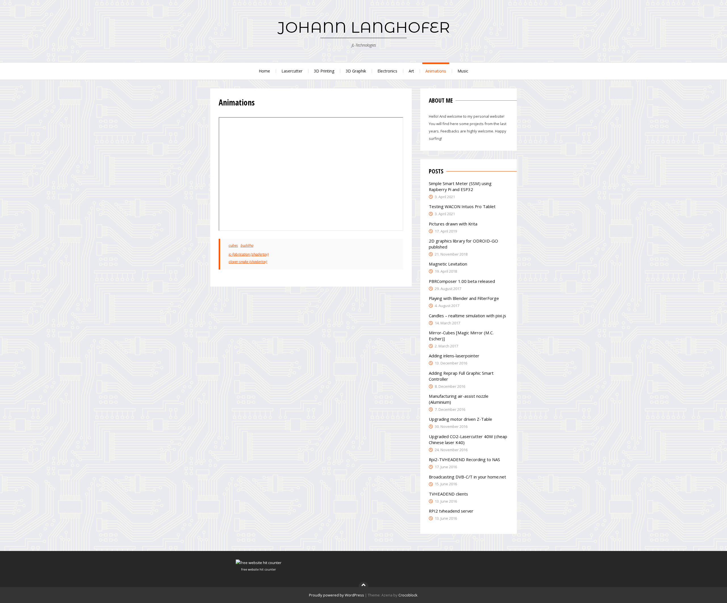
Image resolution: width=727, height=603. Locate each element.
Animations (435, 71)
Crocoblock (407, 595)
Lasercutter (291, 71)
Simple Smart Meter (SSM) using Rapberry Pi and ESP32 (460, 186)
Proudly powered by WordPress (336, 595)
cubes (233, 245)
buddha (247, 245)
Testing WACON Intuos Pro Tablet (462, 206)
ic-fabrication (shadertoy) (249, 254)
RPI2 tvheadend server (451, 511)
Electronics (387, 71)
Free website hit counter (258, 569)
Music (462, 71)
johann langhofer (363, 27)
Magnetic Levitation (448, 264)
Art (411, 71)
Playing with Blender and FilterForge (464, 298)
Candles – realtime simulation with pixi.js (467, 315)
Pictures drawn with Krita (453, 224)
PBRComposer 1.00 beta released (462, 281)
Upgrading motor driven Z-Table (460, 419)
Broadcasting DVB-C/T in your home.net (467, 477)
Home (264, 71)
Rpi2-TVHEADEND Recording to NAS (464, 459)
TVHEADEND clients (448, 494)
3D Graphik (356, 71)
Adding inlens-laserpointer (454, 356)
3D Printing (324, 71)
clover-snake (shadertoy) (248, 261)
